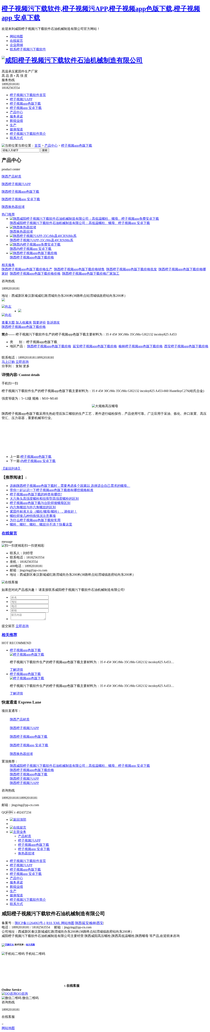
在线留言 (16, 40)
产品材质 (24, 836)
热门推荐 (8, 214)
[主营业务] (18, 832)
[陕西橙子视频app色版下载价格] (33, 253)
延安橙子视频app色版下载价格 (95, 346)
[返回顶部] (18, 819)
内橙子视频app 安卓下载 (38, 461)
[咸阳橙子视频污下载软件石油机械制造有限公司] (72, 60)
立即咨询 (22, 362)
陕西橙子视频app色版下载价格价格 (35, 273)
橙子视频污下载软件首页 (28, 95)
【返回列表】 (11, 468)
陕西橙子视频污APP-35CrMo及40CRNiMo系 (41, 240)
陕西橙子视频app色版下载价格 (32, 257)
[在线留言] (18, 827)
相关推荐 (9, 635)
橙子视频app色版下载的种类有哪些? (36, 494)
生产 (13, 125)
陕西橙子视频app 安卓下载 (21, 199)
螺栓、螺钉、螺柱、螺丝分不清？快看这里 (41, 524)
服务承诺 (16, 116)
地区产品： (18, 346)
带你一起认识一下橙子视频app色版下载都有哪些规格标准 (51, 490)
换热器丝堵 (26, 853)
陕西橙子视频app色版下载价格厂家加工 (90, 273)
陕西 (78, 923)
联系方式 (16, 138)
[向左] (6, 306)
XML (57, 923)
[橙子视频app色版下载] (27, 654)
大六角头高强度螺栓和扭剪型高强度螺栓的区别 (44, 498)
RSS (49, 923)
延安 (85, 923)
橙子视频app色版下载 (25, 103)
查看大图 (8, 322)
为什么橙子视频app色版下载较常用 (35, 520)
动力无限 (30, 944)
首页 (37, 145)
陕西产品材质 (11, 176)
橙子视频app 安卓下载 (26, 108)
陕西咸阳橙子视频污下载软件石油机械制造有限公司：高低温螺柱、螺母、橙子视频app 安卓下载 (80, 765)
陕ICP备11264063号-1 (30, 923)
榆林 (92, 923)
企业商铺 (16, 45)
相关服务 (8, 265)
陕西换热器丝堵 (13, 206)
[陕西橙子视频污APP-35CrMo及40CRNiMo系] (43, 236)
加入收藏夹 (24, 322)
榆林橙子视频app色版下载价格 (141, 346)
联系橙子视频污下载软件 (28, 49)
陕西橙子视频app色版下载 (20, 191)
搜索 (44, 150)
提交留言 (8, 626)
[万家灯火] (8, 944)
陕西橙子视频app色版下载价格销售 (79, 269)
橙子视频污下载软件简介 (28, 133)
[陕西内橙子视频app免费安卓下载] (35, 244)
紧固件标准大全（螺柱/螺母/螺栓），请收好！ (43, 511)
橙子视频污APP (21, 99)
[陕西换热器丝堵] (23, 227)
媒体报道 (16, 129)
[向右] (6, 315)
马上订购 (8, 362)
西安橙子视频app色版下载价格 (186, 346)
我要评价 (39, 322)
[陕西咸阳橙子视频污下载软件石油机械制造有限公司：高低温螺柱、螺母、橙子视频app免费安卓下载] (84, 218)
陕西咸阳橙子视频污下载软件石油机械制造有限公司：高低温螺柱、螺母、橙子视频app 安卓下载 (80, 223)
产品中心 (16, 112)
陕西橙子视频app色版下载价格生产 (27, 269)
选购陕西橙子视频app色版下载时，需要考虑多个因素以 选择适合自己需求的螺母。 (70, 485)
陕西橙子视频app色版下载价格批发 (131, 269)
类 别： (17, 342)
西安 (100, 923)
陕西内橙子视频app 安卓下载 (30, 248)
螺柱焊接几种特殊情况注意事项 (33, 516)
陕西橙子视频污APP (16, 184)
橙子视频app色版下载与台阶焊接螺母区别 (40, 503)
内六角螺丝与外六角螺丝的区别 (33, 507)
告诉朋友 (53, 322)
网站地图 (16, 36)
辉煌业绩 (16, 120)
